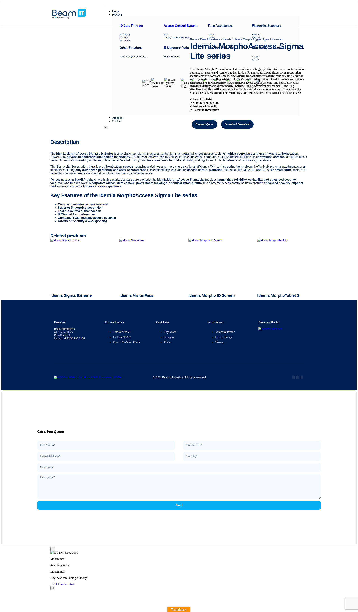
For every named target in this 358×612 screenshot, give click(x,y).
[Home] (69, 17)
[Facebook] (293, 377)
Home (115, 11)
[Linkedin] (302, 377)
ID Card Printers (131, 25)
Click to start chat (63, 584)
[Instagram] (297, 377)
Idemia (227, 39)
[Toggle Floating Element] (52, 588)
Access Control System (180, 25)
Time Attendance (210, 39)
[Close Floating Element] (52, 549)
